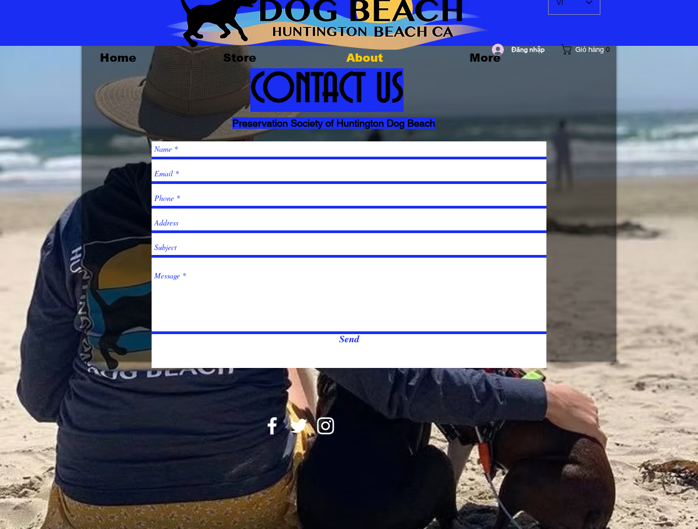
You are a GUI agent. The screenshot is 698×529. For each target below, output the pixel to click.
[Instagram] (325, 425)
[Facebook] (272, 425)
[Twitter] (298, 425)
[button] (584, 49)
